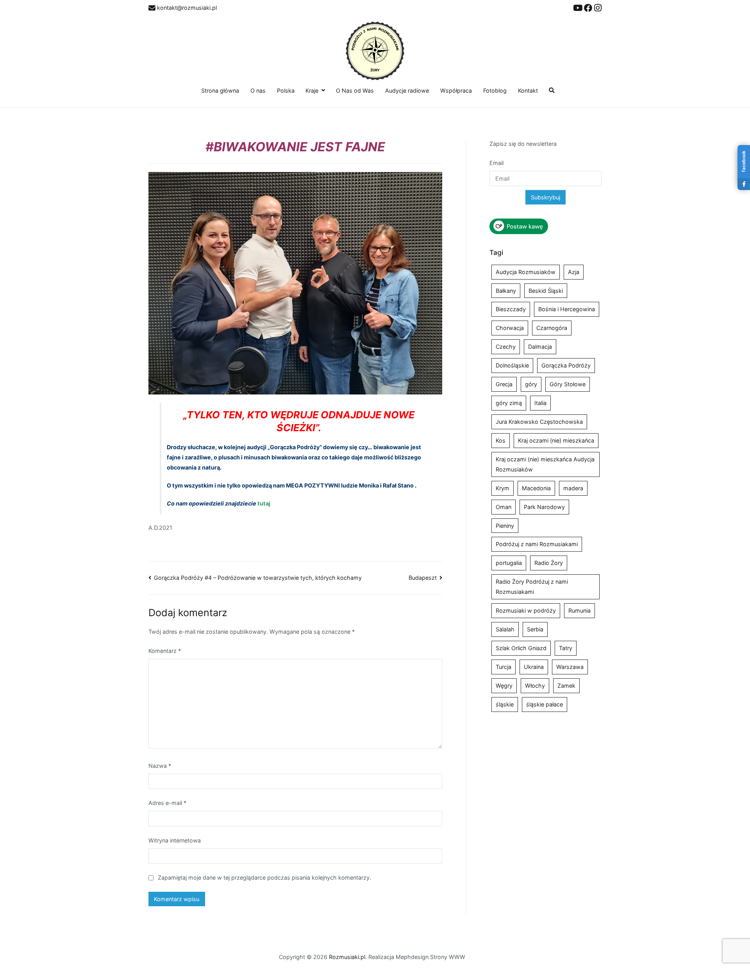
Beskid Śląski (546, 290)
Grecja (504, 384)
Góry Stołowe (568, 384)
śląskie (505, 704)
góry (531, 384)
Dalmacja (540, 346)
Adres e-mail (167, 802)
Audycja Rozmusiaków (525, 272)
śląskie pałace (544, 704)
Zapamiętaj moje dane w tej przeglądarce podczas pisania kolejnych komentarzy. (264, 877)
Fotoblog (495, 90)
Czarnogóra (551, 327)
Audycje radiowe (407, 90)
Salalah (505, 629)
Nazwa (159, 765)
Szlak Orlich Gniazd (521, 648)
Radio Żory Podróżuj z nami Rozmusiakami (532, 586)
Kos (500, 440)
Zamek (566, 685)
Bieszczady (511, 309)
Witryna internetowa (174, 840)
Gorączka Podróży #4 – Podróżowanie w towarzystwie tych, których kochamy (258, 577)
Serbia (535, 629)
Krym (502, 488)
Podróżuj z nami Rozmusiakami (537, 544)
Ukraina (534, 666)
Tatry (565, 648)
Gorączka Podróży (566, 365)
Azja (573, 272)
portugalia (509, 562)
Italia (540, 403)
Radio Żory (548, 562)
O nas (258, 90)
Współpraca (456, 90)
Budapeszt (423, 577)
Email (496, 163)
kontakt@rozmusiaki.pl (186, 7)
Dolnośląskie (512, 365)
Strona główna (220, 90)
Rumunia (579, 610)
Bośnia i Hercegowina (566, 309)
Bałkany (506, 290)
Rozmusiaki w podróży (526, 610)
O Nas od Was (355, 90)
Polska (286, 90)
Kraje (311, 90)
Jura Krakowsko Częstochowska (539, 421)
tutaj (263, 503)
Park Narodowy (544, 507)
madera (573, 488)
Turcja (503, 666)
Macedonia (536, 488)
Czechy (506, 346)
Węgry (504, 685)
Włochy (535, 685)
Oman (503, 507)
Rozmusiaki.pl (347, 957)
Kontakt (528, 90)
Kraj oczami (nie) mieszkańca (556, 440)
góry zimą (509, 403)
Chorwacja (510, 327)
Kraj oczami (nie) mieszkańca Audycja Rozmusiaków (545, 464)
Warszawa (570, 666)
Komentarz (164, 650)
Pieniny (505, 525)
